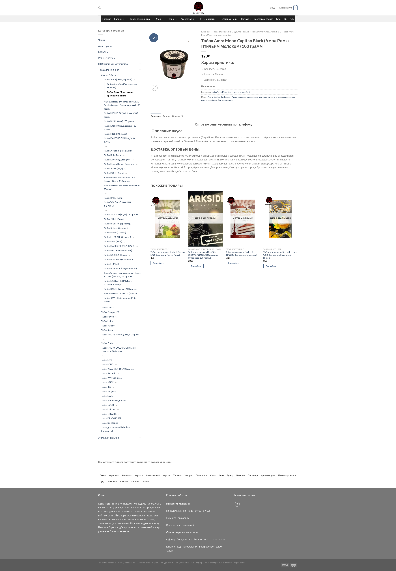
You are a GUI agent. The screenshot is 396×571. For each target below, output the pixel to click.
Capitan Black (219, 97)
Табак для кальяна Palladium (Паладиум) (115, 429)
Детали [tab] (166, 116)
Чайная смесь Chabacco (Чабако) (120, 293)
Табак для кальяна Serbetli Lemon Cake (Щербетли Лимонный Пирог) (280, 255)
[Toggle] (140, 40)
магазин (127, 503)
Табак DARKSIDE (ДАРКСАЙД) (119, 246)
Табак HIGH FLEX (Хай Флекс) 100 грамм (121, 115)
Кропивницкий (268, 475)
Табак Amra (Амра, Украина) (118, 79)
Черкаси (139, 475)
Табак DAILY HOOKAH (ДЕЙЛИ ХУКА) (119, 140)
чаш (100, 507)
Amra (210, 97)
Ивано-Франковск (287, 475)
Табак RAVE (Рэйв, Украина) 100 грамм (120, 300)
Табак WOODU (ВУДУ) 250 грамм (121, 214)
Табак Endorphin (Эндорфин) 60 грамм (120, 127)
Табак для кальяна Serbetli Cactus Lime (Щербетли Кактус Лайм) (168, 253)
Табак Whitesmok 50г (112, 378)
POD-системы (207, 18)
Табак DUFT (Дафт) (114, 173)
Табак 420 (106, 387)
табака (150, 503)
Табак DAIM (107, 396)
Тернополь (201, 475)
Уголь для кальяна (108, 437)
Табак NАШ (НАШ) (113, 241)
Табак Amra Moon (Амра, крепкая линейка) (120, 94)
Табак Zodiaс (107, 343)
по (134, 503)
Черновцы (114, 475)
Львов (103, 475)
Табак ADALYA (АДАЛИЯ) (113, 400)
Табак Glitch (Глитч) (114, 219)
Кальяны (119, 18)
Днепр (230, 475)
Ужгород (189, 475)
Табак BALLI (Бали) (113, 197)
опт (273, 97)
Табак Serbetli (108, 373)
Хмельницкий (153, 475)
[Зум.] (155, 88)
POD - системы (106, 57)
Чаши (171, 18)
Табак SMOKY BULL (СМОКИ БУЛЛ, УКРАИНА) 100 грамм (118, 349)
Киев (221, 475)
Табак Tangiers (108, 391)
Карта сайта (240, 563)
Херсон (166, 475)
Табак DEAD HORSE (111, 418)
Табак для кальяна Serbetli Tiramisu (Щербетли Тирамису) (241, 253)
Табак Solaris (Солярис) (116, 228)
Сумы (213, 475)
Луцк (102, 481)
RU (285, 18)
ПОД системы (167, 563)
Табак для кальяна (140, 18)
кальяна (129, 507)
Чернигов (126, 475)
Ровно (146, 481)
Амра (234, 97)
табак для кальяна (224, 100)
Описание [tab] (156, 116)
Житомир (253, 475)
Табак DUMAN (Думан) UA (117, 159)
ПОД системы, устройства (113, 63)
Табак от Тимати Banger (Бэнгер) (120, 268)
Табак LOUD (107, 364)
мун (269, 97)
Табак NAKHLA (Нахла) (115, 255)
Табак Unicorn (108, 409)
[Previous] (150, 232)
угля (157, 503)
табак (212, 100)
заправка (242, 97)
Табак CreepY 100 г (111, 312)
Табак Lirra (106, 360)
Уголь (159, 18)
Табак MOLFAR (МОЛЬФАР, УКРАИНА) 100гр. (118, 283)
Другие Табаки (108, 75)
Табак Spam (107, 330)
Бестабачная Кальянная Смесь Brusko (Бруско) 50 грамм (120, 179)
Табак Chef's (107, 307)
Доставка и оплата (263, 18)
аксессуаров (112, 507)
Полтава (135, 481)
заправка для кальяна (257, 97)
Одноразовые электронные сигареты (214, 563)
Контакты (246, 18)
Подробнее (158, 263)
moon (228, 97)
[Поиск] (99, 8)
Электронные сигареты (148, 563)
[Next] (297, 232)
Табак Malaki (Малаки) (115, 232)
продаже (141, 503)
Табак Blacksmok (109, 423)
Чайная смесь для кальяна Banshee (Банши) (122, 187)
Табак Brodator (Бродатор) (117, 223)
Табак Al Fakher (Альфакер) (118, 150)
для (122, 507)
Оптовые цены (229, 18)
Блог (278, 18)
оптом (278, 97)
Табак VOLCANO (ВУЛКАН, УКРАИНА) (117, 204)
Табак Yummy (107, 325)
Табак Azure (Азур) (113, 168)
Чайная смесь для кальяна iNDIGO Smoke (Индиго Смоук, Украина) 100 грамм (122, 105)
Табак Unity (107, 321)
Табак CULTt (107, 405)
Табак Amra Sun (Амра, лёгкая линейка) (122, 86)
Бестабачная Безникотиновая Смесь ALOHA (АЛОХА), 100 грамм (122, 275)
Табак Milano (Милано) (115, 133)
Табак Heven (107, 316)
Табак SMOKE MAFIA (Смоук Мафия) (120, 334)
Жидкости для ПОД (185, 563)
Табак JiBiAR (107, 382)
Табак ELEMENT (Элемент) (117, 237)
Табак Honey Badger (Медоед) (119, 164)
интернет (117, 503)
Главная (106, 18)
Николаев (112, 481)
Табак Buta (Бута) (112, 155)
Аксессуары (187, 18)
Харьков (177, 475)
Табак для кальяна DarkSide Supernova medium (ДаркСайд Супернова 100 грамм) (203, 255)
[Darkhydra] (198, 7)
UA (292, 18)
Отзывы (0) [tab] (177, 116)
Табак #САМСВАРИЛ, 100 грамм (117, 369)
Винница (240, 475)
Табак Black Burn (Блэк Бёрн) (118, 259)
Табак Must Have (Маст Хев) (118, 250)
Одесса (124, 481)
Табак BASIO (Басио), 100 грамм (120, 289)
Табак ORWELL (108, 414)
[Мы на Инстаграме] (237, 504)
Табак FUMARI (111, 264)
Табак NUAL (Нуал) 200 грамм (119, 121)
